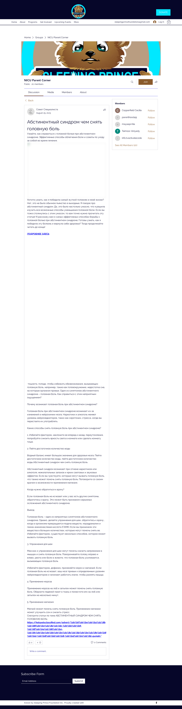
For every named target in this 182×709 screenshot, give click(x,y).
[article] (66, 382)
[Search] (132, 82)
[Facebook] (156, 702)
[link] (33, 92)
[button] (168, 22)
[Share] (104, 109)
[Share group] (156, 82)
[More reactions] (39, 642)
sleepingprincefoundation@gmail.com (132, 22)
